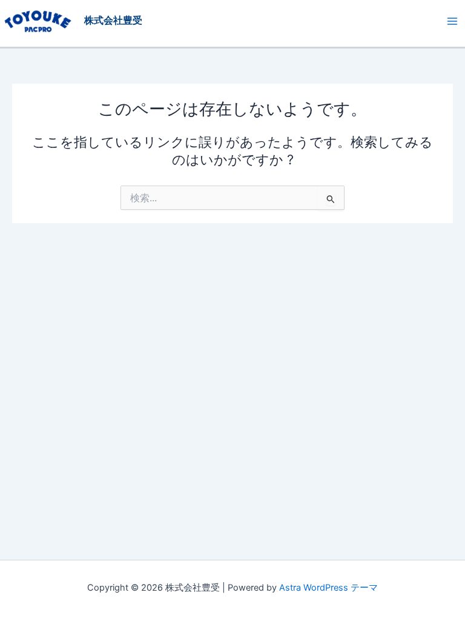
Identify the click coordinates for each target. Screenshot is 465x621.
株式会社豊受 (113, 20)
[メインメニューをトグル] (452, 21)
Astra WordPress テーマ (328, 587)
